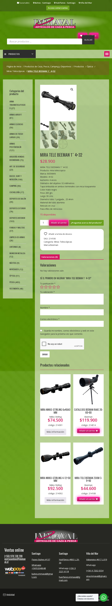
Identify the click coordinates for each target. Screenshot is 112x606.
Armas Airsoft (15, 114)
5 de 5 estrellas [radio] (58, 287)
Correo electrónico (50, 319)
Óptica (12, 275)
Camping (13, 185)
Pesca (12, 282)
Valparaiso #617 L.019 (96, 559)
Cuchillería (14, 192)
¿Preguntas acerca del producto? (86, 222)
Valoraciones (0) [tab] (49, 257)
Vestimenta (14, 288)
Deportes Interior (17, 217)
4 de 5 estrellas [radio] (54, 287)
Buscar (88, 39)
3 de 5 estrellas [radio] (50, 287)
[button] (107, 54)
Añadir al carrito (58, 222)
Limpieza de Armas (17, 237)
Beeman (54, 245)
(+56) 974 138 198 (13, 556)
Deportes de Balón (17, 198)
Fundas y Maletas (17, 227)
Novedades (14, 269)
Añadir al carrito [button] (87, 430)
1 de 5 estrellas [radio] (42, 287)
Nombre (45, 307)
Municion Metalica (17, 253)
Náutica (12, 262)
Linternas (13, 246)
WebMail (10, 594)
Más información (55, 431)
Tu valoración (47, 292)
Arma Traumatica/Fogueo (17, 105)
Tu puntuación (47, 283)
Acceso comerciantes (58, 8)
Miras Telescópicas (63, 241)
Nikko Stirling (55, 416)
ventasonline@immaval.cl (15, 560)
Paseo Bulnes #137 (41, 559)
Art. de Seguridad (17, 166)
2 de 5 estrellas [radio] (46, 287)
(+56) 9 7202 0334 (94, 570)
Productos (14, 53)
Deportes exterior (17, 208)
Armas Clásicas (16, 124)
